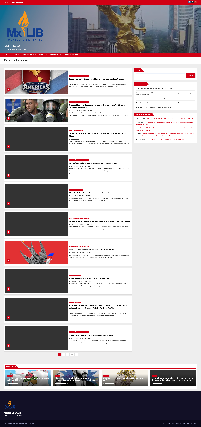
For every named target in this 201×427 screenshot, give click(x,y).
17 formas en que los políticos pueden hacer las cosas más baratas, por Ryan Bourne (169, 118)
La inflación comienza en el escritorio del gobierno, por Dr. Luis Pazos (164, 139)
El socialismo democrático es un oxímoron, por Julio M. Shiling (154, 88)
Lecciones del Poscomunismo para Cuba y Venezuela (91, 250)
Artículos (43, 54)
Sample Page (189, 423)
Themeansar (31, 423)
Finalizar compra (175, 423)
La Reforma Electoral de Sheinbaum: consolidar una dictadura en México (99, 221)
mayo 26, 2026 (75, 338)
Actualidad (15, 54)
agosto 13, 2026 (75, 110)
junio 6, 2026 (74, 281)
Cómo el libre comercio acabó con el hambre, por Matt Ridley (153, 107)
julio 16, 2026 (75, 139)
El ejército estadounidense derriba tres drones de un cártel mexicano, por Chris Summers (161, 103)
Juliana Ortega (140, 128)
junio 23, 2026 (75, 252)
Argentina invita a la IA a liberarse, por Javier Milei (89, 278)
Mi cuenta (182, 423)
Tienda (194, 423)
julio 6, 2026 (74, 195)
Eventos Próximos (29, 54)
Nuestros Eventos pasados (82, 75)
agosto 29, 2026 (109, 383)
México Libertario (12, 46)
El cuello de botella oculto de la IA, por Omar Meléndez (92, 193)
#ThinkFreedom (55, 54)
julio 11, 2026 (75, 166)
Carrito (168, 423)
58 (72, 354)
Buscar (138, 70)
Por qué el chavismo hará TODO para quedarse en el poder (94, 163)
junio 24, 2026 (75, 224)
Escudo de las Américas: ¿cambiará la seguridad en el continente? (96, 79)
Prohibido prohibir (71, 54)
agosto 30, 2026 (13, 383)
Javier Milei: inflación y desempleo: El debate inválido (91, 335)
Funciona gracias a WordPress (11, 423)
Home (164, 423)
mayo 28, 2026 (75, 311)
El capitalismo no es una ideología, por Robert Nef (150, 98)
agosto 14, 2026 (75, 82)
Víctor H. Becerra (87, 82)
